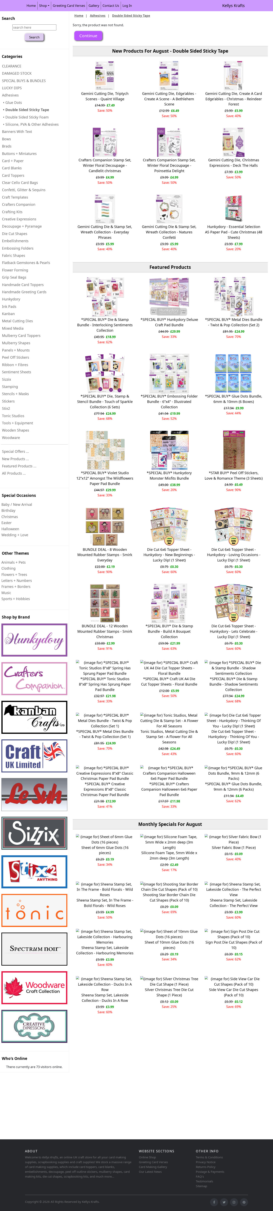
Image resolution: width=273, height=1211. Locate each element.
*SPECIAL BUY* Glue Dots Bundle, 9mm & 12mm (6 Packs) (233, 786)
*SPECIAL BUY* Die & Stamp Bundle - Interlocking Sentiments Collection (105, 325)
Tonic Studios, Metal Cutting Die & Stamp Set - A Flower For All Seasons (169, 737)
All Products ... (14, 473)
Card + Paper (13, 160)
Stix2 (6, 408)
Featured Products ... (19, 466)
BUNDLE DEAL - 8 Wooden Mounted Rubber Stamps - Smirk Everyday (104, 555)
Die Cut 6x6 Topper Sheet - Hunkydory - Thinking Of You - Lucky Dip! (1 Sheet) (233, 737)
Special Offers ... (15, 451)
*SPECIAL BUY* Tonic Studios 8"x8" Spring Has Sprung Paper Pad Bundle (105, 684)
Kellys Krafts (233, 5)
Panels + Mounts (16, 350)
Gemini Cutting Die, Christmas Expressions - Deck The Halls (233, 163)
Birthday (8, 510)
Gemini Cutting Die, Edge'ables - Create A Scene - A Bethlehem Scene (169, 99)
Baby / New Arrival (16, 504)
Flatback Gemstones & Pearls (26, 262)
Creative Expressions (19, 219)
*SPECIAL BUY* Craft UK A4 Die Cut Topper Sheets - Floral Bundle (169, 681)
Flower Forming (15, 270)
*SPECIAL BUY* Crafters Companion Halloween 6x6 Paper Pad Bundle (169, 789)
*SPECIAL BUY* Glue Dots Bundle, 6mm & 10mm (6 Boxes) (233, 399)
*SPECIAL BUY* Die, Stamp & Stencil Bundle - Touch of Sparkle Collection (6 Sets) (105, 401)
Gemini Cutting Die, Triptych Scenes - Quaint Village (105, 96)
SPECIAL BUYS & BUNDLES (24, 80)
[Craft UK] (34, 756)
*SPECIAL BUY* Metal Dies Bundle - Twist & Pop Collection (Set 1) (105, 734)
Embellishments (15, 240)
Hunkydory (11, 299)
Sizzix (6, 379)
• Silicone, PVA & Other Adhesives (30, 124)
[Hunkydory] (34, 640)
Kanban (8, 313)
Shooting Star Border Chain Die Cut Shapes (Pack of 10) (169, 897)
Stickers (8, 401)
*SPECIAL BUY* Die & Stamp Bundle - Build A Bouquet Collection (169, 631)
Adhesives (98, 16)
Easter (6, 522)
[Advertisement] (120, 1106)
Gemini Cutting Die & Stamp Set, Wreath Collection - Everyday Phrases (105, 232)
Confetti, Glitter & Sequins (23, 189)
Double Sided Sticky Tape (131, 16)
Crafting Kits (12, 211)
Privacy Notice (205, 1162)
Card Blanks (12, 168)
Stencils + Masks (15, 393)
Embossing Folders (17, 248)
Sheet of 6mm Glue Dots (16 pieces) (105, 850)
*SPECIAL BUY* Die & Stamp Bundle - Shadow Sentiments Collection (233, 684)
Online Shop (147, 1157)
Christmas (9, 516)
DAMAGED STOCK (17, 73)
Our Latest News (150, 1172)
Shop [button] (43, 5)
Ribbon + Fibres (15, 364)
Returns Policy (205, 1167)
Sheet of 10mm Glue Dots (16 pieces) (169, 945)
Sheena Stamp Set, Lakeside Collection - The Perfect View (234, 903)
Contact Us (111, 5)
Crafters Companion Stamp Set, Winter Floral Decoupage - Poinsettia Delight (169, 165)
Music (6, 592)
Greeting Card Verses (69, 5)
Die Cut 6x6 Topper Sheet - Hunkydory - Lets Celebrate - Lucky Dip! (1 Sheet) (233, 631)
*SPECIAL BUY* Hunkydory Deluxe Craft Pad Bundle (169, 322)
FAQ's (200, 1176)
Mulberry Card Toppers (21, 335)
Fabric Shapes (13, 255)
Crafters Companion (18, 204)
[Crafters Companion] (34, 679)
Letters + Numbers (16, 580)
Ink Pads (9, 306)
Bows (6, 139)
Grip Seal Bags (14, 277)
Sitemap (201, 1186)
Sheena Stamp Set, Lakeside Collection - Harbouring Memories (105, 950)
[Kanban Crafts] (34, 717)
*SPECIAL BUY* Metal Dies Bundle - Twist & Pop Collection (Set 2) (233, 322)
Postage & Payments (210, 1172)
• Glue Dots (12, 102)
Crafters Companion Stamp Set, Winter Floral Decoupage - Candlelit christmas (105, 165)
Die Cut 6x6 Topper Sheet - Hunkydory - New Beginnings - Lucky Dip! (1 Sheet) (169, 555)
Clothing (8, 568)
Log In (127, 5)
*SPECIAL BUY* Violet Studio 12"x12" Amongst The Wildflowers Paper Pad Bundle (104, 478)
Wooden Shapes (15, 430)
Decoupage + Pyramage (22, 226)
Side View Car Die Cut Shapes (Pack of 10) (233, 992)
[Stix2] (34, 833)
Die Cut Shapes (14, 233)
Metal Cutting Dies (17, 320)
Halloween (10, 528)
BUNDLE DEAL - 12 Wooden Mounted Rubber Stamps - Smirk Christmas (104, 631)
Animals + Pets (13, 562)
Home (31, 5)
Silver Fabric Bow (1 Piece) (234, 847)
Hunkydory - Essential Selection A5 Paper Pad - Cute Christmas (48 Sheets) (233, 232)
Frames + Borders (15, 586)
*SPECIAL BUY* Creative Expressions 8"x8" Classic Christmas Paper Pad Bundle (105, 789)
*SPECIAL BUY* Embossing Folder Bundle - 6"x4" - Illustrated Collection (169, 401)
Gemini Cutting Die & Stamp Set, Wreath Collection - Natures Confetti (169, 232)
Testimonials (204, 1181)
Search (8, 18)
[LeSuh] (34, 794)
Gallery (94, 5)
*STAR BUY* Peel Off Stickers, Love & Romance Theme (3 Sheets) (234, 475)
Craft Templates (15, 197)
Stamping (10, 386)
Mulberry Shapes (16, 342)
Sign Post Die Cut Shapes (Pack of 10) (233, 945)
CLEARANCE (11, 66)
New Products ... (15, 458)
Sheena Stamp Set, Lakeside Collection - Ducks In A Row (105, 998)
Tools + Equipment (17, 423)
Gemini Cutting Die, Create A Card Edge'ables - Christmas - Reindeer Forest (233, 99)
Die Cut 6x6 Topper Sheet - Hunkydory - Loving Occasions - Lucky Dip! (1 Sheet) (233, 555)
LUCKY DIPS (12, 87)
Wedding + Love (14, 534)
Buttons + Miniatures (19, 153)
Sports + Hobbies (15, 598)
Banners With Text (17, 131)
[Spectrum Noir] (34, 949)
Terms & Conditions (209, 1157)
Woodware (11, 437)
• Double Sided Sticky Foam (25, 117)
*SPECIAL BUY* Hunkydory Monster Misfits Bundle (169, 475)
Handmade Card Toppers (23, 284)
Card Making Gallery (153, 1167)
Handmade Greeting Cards (24, 291)
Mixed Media (13, 328)
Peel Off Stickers (15, 357)
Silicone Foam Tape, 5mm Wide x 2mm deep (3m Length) (169, 855)
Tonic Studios (13, 415)
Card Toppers (13, 175)
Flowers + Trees (14, 574)
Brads (6, 146)
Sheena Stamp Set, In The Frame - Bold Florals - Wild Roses (105, 903)
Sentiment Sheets (16, 372)
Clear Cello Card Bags (20, 182)
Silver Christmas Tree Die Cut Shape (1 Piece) (169, 992)
